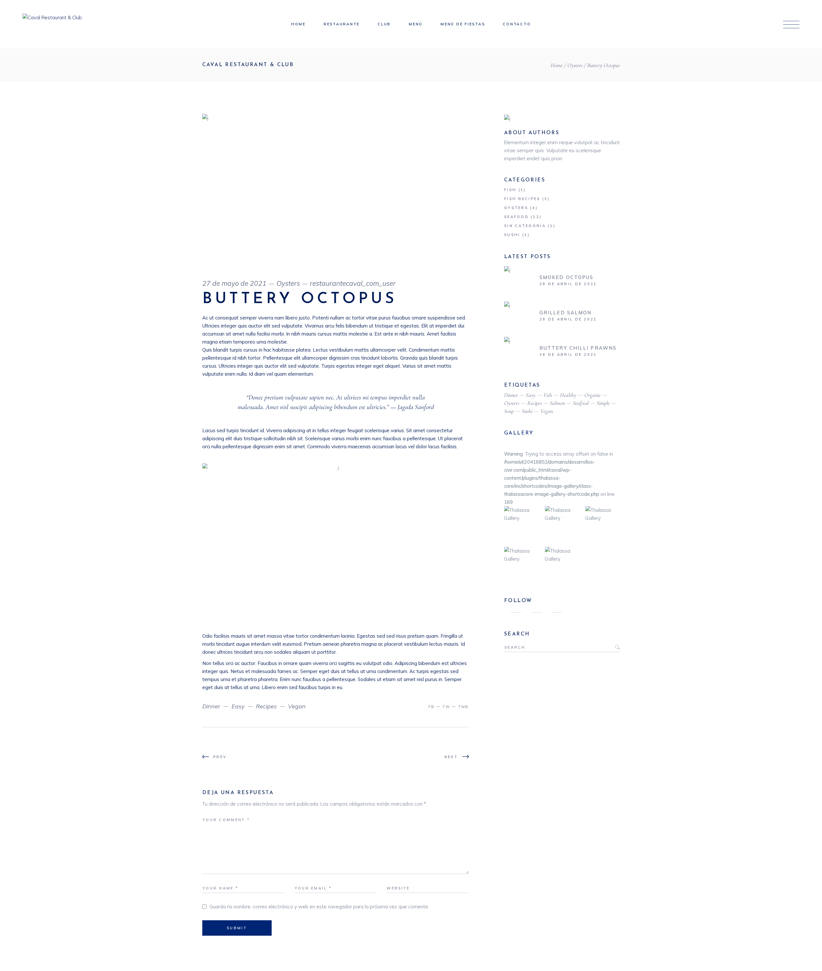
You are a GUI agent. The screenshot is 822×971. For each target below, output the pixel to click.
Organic (592, 394)
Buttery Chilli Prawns (577, 348)
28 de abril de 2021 (568, 284)
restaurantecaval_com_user (353, 283)
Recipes (266, 706)
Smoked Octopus (566, 277)
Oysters (574, 65)
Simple (603, 403)
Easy (238, 706)
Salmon (557, 403)
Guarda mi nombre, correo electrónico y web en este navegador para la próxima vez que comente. (319, 907)
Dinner (211, 706)
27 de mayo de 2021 (234, 283)
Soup (509, 411)
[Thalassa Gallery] (521, 523)
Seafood (516, 216)
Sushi (512, 234)
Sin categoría (525, 225)
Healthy (568, 394)
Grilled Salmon (565, 313)
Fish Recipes (522, 199)
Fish (510, 190)
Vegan (297, 706)
